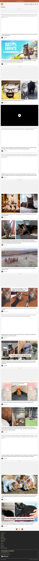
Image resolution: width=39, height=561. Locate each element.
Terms (29, 559)
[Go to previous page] (17, 529)
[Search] (2, 1)
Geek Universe (3, 540)
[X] (37, 4)
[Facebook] (33, 4)
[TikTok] (35, 4)
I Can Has (2, 534)
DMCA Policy (36, 559)
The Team (2, 545)
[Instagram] (31, 4)
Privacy (31, 559)
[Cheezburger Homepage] (19, 556)
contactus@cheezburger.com (6, 554)
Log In (37, 1)
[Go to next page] (22, 529)
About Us (2, 546)
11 (19, 529)
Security (34, 559)
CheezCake (2, 541)
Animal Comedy (3, 538)
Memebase (2, 537)
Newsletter (27, 4)
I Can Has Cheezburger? (20, 1)
